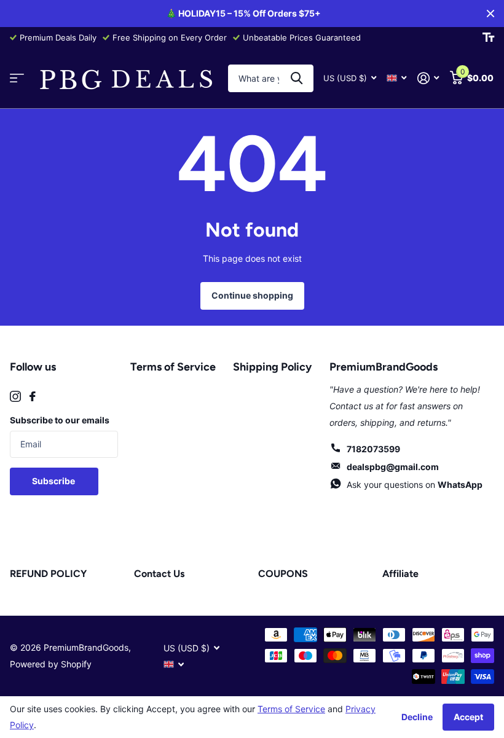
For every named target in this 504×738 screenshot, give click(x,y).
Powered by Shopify (51, 664)
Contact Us (159, 573)
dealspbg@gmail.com (393, 466)
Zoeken (296, 78)
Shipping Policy (272, 367)
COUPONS (283, 573)
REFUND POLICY (48, 573)
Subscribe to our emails (59, 420)
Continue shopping (252, 295)
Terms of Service (173, 367)
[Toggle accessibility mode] (488, 37)
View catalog (17, 78)
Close (490, 13)
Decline (417, 717)
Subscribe (54, 481)
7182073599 (373, 449)
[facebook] (33, 396)
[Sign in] (428, 78)
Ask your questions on (414, 484)
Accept (468, 717)
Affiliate (400, 573)
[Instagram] (15, 396)
